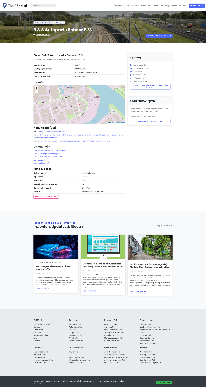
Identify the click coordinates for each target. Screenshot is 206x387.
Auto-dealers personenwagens (46, 153)
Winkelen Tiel (145, 324)
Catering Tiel (109, 327)
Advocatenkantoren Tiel (114, 360)
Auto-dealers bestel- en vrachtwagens (49, 23)
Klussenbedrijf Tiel (40, 352)
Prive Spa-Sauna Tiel (148, 354)
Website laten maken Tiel (79, 360)
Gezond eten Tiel (76, 341)
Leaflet (111, 122)
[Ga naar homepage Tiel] (14, 6)
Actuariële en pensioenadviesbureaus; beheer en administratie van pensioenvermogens (78, 141)
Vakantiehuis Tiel (147, 341)
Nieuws (174, 6)
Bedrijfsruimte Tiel (147, 360)
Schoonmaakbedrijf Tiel (43, 360)
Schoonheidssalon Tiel (113, 329)
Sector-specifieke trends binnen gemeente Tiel (53, 268)
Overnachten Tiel (147, 338)
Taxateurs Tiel (39, 357)
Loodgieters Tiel (110, 335)
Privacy (36, 341)
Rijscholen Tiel (75, 324)
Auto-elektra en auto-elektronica (47, 157)
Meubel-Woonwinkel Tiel (150, 327)
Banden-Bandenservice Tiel (116, 357)
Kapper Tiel (74, 332)
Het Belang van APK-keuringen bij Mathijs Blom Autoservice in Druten (149, 266)
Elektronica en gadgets (48, 263)
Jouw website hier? (141, 81)
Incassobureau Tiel (147, 357)
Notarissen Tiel (39, 354)
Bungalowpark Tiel (147, 343)
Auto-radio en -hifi (41, 163)
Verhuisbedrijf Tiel (111, 341)
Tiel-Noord (138, 72)
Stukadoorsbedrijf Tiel (113, 338)
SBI (128, 6)
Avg (35, 338)
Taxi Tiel (72, 329)
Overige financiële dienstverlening (52, 131)
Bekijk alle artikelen (163, 226)
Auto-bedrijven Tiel (112, 352)
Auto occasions (39, 160)
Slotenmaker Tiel (111, 363)
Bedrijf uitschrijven (150, 121)
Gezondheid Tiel (75, 335)
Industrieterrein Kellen (142, 68)
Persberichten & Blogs (160, 6)
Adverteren (196, 6)
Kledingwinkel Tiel (76, 357)
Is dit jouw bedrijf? (159, 36)
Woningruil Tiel (146, 352)
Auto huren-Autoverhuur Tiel (116, 354)
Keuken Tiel (73, 352)
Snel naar (118, 6)
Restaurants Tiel (111, 324)
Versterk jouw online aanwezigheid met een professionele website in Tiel (103, 265)
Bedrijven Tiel (144, 6)
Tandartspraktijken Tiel (114, 332)
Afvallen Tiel (74, 338)
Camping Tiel (145, 335)
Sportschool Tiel (76, 363)
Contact (182, 6)
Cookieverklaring (40, 335)
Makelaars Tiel (39, 363)
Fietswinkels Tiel (75, 327)
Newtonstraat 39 (43, 35)
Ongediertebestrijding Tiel (150, 363)
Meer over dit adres (46, 197)
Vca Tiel (72, 354)
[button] (79, 104)
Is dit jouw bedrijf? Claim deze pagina (150, 87)
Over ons (37, 332)
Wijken (134, 6)
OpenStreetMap (120, 122)
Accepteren (164, 382)
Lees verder (42, 289)
